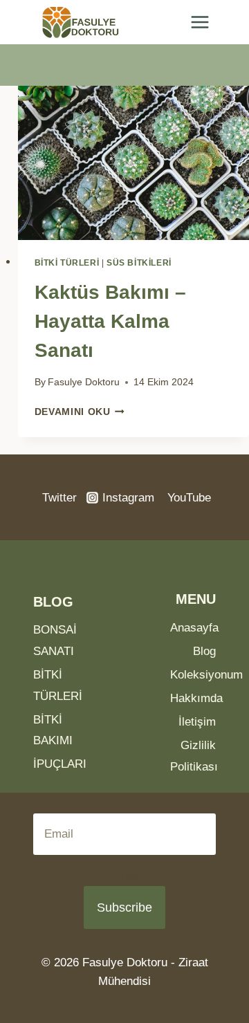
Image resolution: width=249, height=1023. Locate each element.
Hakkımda (193, 698)
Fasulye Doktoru (84, 382)
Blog (204, 651)
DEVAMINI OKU (80, 412)
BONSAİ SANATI (55, 640)
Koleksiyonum (193, 674)
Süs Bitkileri (139, 263)
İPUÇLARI (56, 764)
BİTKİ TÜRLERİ (67, 263)
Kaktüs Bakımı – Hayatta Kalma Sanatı (110, 321)
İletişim (197, 721)
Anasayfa (193, 627)
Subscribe (124, 907)
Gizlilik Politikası (193, 756)
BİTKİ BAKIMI (53, 730)
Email (124, 876)
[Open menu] (199, 22)
